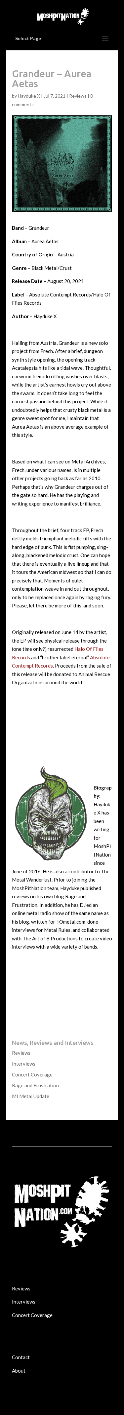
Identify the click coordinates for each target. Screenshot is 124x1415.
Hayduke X (29, 96)
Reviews (78, 96)
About (18, 1371)
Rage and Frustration (35, 1085)
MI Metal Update (30, 1096)
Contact (21, 1357)
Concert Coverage (32, 1074)
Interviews (23, 1064)
